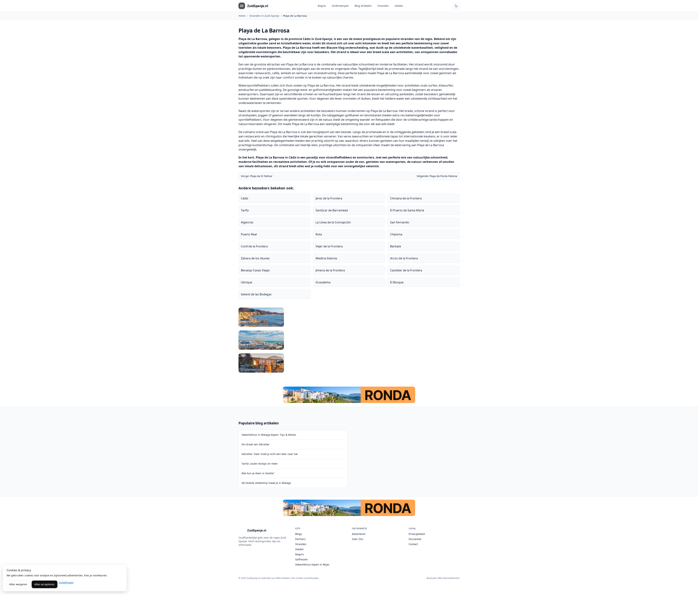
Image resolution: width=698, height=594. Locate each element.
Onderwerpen (340, 5)
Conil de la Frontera (254, 246)
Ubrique (246, 282)
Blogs (298, 534)
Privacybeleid (417, 534)
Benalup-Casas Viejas (255, 270)
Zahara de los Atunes (255, 258)
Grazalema (323, 282)
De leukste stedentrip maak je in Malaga (266, 483)
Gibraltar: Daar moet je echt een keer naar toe (270, 454)
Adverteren (359, 534)
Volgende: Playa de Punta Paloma (437, 176)
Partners (300, 539)
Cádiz (244, 198)
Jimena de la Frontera (330, 270)
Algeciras (247, 222)
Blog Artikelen (363, 5)
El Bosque (397, 282)
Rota (319, 234)
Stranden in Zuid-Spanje (264, 15)
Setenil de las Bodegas (256, 294)
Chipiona (396, 234)
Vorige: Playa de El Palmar (256, 176)
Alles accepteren (44, 584)
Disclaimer (415, 539)
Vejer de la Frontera (329, 246)
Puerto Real (249, 234)
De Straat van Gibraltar (256, 444)
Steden (399, 5)
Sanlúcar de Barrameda (332, 210)
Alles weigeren (18, 584)
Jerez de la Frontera (329, 198)
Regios (322, 5)
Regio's (299, 554)
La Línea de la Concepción (333, 222)
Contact (413, 544)
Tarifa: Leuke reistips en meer (260, 463)
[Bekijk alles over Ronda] (349, 395)
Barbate (395, 246)
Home (242, 15)
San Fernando (399, 222)
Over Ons (357, 539)
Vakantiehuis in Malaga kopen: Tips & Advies (269, 434)
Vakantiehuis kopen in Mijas (312, 564)
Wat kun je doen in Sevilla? (258, 473)
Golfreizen (301, 559)
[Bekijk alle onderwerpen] (349, 363)
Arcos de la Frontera (404, 258)
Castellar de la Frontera (406, 270)
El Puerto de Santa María (407, 210)
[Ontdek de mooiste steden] (349, 340)
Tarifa (245, 210)
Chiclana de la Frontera (406, 198)
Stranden (383, 5)
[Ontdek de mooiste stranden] (349, 317)
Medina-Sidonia (326, 258)
